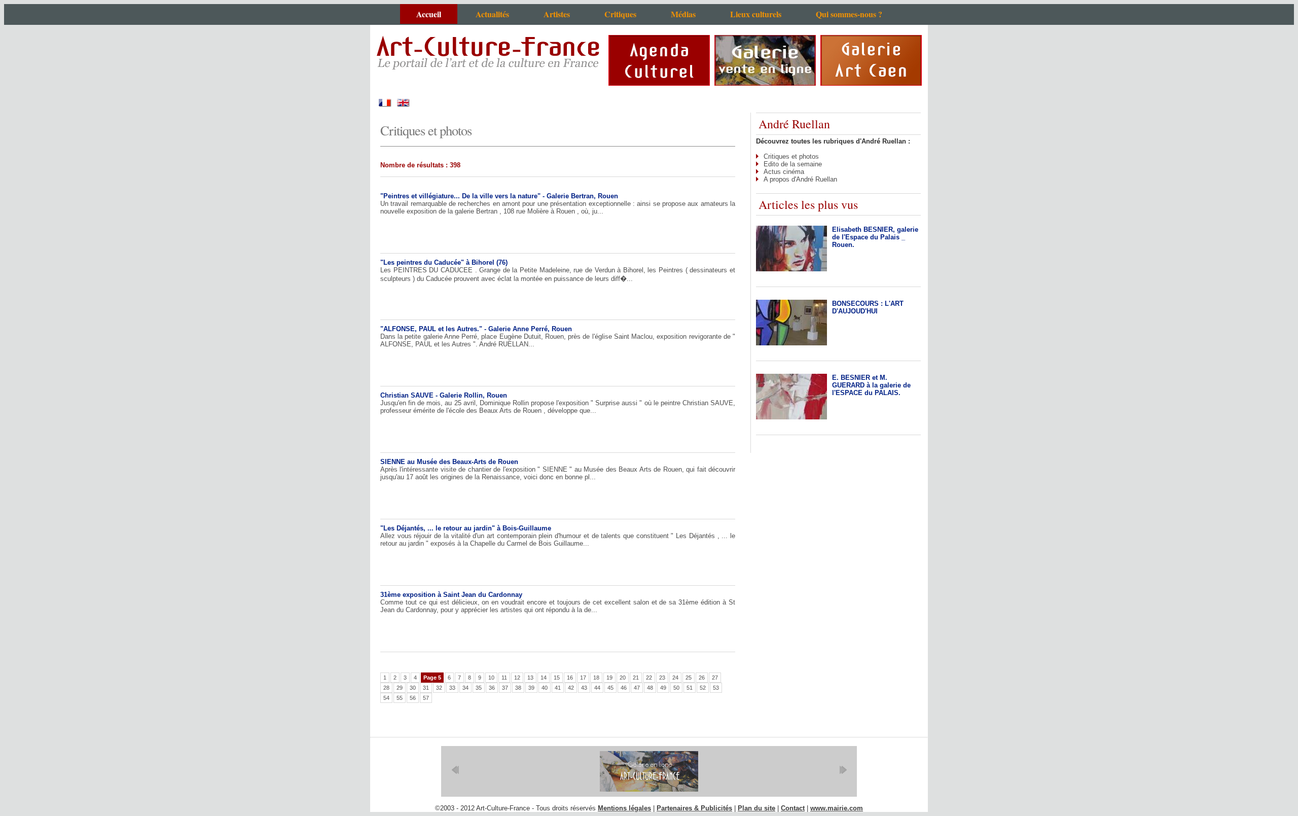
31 (426, 688)
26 (702, 678)
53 (716, 688)
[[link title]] (649, 771)
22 (649, 678)
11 (504, 678)
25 (689, 678)
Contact (793, 808)
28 (386, 688)
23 (662, 678)
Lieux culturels (755, 14)
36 (492, 688)
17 (583, 678)
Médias (683, 14)
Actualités (492, 14)
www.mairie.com (836, 808)
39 (531, 688)
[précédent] (455, 770)
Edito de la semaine (793, 164)
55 (399, 698)
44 (597, 688)
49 (663, 688)
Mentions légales (624, 808)
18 (596, 678)
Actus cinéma (784, 171)
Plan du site (756, 808)
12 (517, 678)
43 (584, 688)
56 (413, 698)
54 (386, 698)
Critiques (620, 14)
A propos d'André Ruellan (800, 179)
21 (636, 678)
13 (530, 678)
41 (558, 688)
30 (413, 688)
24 (675, 678)
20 (623, 678)
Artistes (557, 14)
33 (452, 688)
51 (690, 688)
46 (624, 688)
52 (703, 688)
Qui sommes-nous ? (849, 14)
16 (570, 678)
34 (465, 688)
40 (545, 688)
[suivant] (843, 770)
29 (399, 688)
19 (609, 678)
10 (491, 678)
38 (518, 688)
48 (650, 688)
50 (676, 688)
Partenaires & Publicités (694, 808)
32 (439, 688)
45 (610, 688)
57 (426, 698)
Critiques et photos (791, 156)
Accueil (428, 14)
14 (543, 678)
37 (505, 688)
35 (479, 688)
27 (715, 678)
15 (557, 678)
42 (571, 688)
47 (637, 688)
